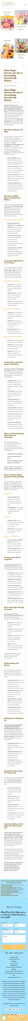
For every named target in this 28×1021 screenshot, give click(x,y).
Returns (10, 999)
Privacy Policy (16, 993)
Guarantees (13, 991)
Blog (14, 999)
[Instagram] (14, 1009)
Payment (9, 993)
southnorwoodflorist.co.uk (14, 977)
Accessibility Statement (13, 987)
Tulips (8, 301)
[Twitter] (10, 1009)
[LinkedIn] (17, 1009)
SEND (14, 947)
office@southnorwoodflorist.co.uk (16, 973)
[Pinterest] (21, 1009)
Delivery (23, 989)
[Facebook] (6, 1009)
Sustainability (10, 995)
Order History (21, 997)
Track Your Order (7, 997)
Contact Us (22, 987)
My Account (14, 997)
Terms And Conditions (19, 995)
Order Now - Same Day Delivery (16, 1018)
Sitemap (18, 999)
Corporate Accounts (15, 989)
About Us (4, 987)
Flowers (6, 112)
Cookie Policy (6, 989)
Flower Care (7, 991)
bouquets (6, 146)
